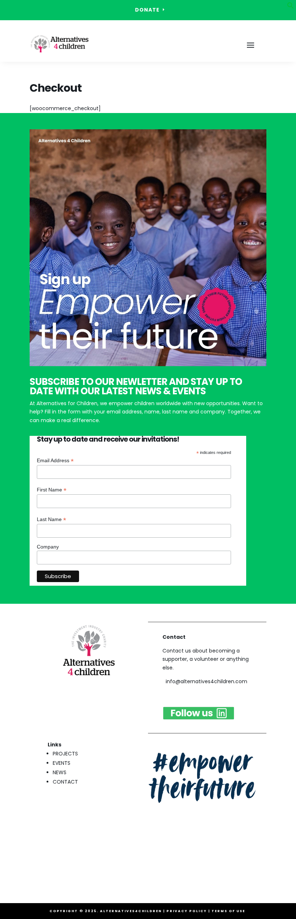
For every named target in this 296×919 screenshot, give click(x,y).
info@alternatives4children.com (206, 681)
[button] (290, 7)
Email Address (55, 460)
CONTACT (65, 781)
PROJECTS (65, 753)
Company (48, 547)
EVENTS (61, 763)
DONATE (147, 9)
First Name (51, 489)
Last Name (51, 519)
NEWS (59, 772)
